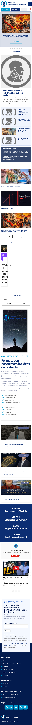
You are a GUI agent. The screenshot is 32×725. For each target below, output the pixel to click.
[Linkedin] (25, 707)
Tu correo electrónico (10, 623)
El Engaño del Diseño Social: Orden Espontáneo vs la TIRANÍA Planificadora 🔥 (16, 578)
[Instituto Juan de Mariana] (16, 546)
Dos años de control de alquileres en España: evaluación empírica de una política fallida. (16, 36)
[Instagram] (21, 707)
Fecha (23, 303)
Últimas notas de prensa (9, 149)
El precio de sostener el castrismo (10, 186)
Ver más (3, 255)
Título (9, 303)
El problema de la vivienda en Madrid (24, 119)
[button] (1, 30)
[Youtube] (16, 707)
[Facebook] (7, 707)
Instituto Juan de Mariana (16, 550)
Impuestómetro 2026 (8, 159)
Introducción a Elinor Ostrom (11, 499)
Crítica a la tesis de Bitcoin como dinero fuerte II (24, 130)
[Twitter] (11, 707)
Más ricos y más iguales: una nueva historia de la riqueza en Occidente (15, 156)
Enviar (7, 630)
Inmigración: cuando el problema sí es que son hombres (13, 92)
